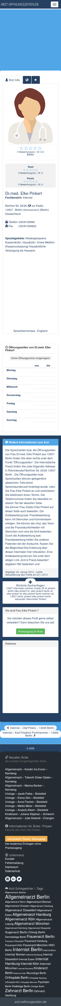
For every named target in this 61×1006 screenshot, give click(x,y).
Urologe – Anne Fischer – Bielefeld (26, 802)
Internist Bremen (15, 954)
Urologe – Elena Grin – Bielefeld (24, 798)
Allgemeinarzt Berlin (27, 896)
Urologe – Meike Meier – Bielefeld (25, 806)
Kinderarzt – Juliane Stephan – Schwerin (29, 814)
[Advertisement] (30, 39)
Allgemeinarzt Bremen (38, 901)
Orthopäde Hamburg (37, 977)
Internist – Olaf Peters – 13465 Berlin (31, 728)
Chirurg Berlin (36, 932)
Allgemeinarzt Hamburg (32, 914)
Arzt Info (14, 80)
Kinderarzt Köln (20, 973)
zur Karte (37, 206)
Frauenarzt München (35, 945)
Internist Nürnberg (25, 968)
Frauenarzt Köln (13, 945)
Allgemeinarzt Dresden (17, 905)
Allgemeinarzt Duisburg (41, 905)
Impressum (11, 867)
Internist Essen (27, 959)
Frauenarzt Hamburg (36, 941)
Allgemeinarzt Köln (20, 918)
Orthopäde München (28, 982)
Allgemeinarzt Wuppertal (39, 927)
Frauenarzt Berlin (41, 936)
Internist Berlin (28, 949)
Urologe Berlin (37, 986)
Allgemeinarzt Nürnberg (16, 927)
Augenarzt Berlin (16, 932)
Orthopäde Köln (12, 982)
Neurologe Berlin (36, 973)
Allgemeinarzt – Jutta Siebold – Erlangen (29, 818)
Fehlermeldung (14, 863)
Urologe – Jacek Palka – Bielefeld (25, 794)
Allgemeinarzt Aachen (15, 892)
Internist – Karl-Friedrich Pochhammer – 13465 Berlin (30, 734)
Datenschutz (12, 871)
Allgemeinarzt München (31, 923)
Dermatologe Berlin (15, 937)
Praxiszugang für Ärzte (30, 631)
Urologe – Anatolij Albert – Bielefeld (26, 810)
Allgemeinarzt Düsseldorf (20, 910)
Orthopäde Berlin (17, 977)
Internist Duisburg (34, 954)
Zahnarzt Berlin (19, 990)
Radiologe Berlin (21, 986)
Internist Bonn (49, 950)
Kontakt (9, 859)
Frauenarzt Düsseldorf (14, 941)
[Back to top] (53, 1000)
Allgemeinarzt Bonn (15, 901)
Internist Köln (30, 963)
